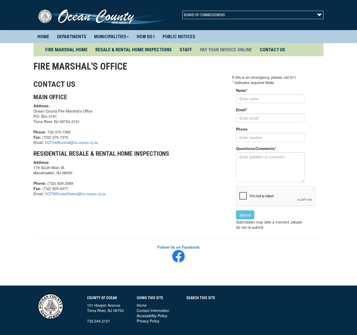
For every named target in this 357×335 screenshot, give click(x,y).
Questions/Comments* (256, 148)
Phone (241, 129)
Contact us (272, 49)
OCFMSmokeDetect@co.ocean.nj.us (75, 193)
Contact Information (153, 310)
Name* (241, 90)
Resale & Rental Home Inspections (133, 49)
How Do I (146, 36)
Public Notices (179, 36)
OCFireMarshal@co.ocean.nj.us (71, 142)
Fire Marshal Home (68, 49)
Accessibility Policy (152, 315)
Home (43, 36)
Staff (186, 49)
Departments (71, 36)
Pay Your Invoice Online (226, 49)
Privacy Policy (148, 320)
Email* (241, 109)
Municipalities (110, 36)
